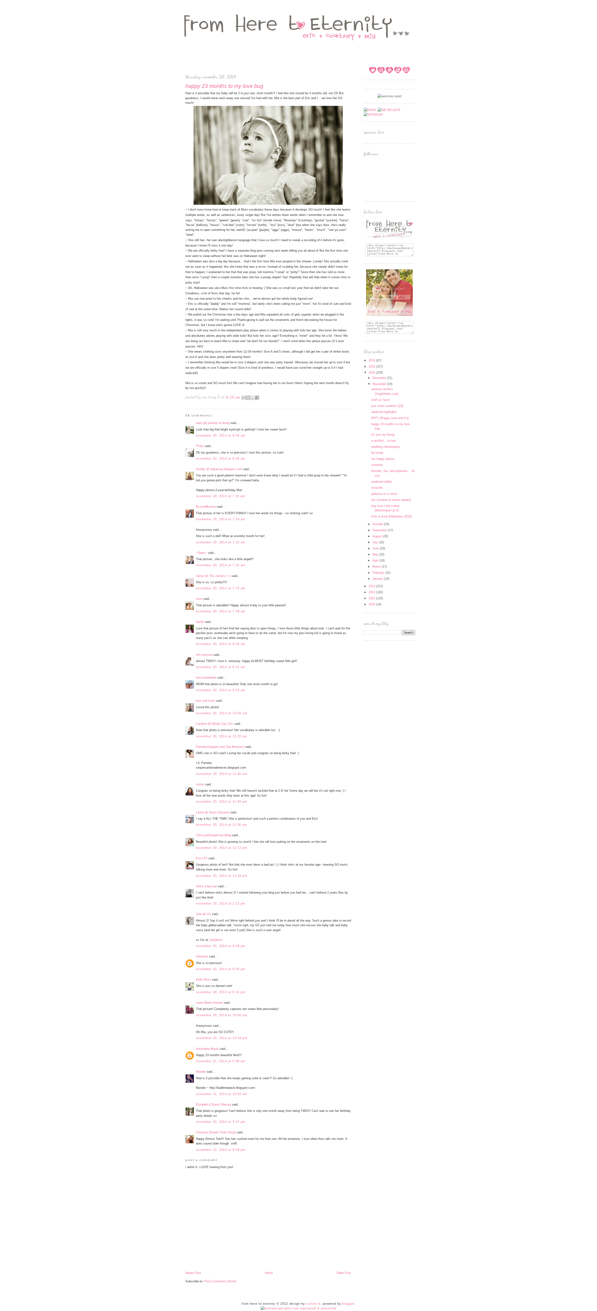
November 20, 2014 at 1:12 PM (220, 903)
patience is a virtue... (385, 494)
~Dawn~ (201, 553)
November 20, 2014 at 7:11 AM (220, 496)
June (376, 548)
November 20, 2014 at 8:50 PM (220, 969)
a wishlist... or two (383, 440)
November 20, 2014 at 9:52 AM (220, 690)
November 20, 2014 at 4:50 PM (220, 946)
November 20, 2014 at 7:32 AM (220, 542)
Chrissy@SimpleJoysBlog (213, 835)
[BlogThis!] (248, 397)
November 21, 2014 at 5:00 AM (220, 1061)
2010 (372, 604)
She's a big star (206, 886)
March (377, 566)
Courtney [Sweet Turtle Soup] (216, 1132)
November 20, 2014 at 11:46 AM (221, 774)
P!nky (200, 446)
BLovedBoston (206, 506)
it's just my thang (382, 434)
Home (269, 1273)
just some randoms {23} (387, 406)
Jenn (199, 598)
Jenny (200, 784)
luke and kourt (205, 700)
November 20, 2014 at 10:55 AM (221, 713)
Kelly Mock (203, 979)
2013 (372, 586)
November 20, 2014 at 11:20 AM (221, 736)
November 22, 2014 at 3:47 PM (220, 1122)
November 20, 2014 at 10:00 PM (221, 1015)
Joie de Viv (203, 914)
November (379, 384)
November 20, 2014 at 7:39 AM (220, 611)
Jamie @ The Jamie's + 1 (213, 576)
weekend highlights (384, 412)
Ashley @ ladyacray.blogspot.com (219, 469)
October (378, 524)
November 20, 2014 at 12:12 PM (221, 848)
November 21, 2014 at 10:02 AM (221, 1094)
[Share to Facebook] (257, 397)
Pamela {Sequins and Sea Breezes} (220, 747)
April (375, 560)
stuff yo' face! (380, 400)
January (378, 578)
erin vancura (204, 654)
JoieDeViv (216, 940)
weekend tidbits (381, 481)
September (380, 530)
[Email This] (243, 397)
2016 (372, 360)
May (375, 554)
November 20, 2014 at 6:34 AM (220, 435)
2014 (372, 372)
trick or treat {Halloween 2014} (391, 516)
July (375, 542)
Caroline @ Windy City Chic (214, 723)
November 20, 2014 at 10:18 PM (221, 1038)
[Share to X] (252, 397)
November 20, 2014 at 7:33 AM (220, 588)
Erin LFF (202, 858)
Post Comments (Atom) (220, 1281)
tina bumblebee (206, 677)
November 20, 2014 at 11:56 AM (221, 824)
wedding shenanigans (385, 446)
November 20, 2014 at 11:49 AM (221, 801)
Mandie (201, 1071)
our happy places (382, 459)
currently (377, 465)
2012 (372, 592)
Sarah (200, 622)
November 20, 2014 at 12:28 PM (221, 875)
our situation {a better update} (391, 500)
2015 (372, 366)
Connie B (313, 1303)
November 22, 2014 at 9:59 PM (220, 1149)
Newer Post (193, 1273)
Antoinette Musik (207, 1049)
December (379, 378)
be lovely (377, 452)
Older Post (344, 1273)
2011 (372, 598)
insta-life (377, 487)
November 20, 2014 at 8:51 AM (220, 667)
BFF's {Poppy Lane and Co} (390, 418)
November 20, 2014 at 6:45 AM (220, 458)
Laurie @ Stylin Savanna (212, 812)
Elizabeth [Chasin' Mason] (213, 1104)
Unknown (202, 956)
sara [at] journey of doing (212, 423)
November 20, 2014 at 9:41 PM (220, 992)
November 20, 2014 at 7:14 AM (220, 519)
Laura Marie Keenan (209, 1002)
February (378, 572)
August (377, 536)
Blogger (348, 1303)
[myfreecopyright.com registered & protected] (299, 1308)
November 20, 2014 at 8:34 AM (220, 644)
